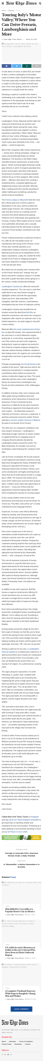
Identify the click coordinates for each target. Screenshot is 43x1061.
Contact (27, 1044)
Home (4, 10)
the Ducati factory (28, 364)
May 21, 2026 (30, 958)
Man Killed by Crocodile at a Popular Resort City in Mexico (20, 910)
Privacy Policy (6, 1044)
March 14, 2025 (31, 39)
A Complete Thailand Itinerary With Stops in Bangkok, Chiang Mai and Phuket (20, 993)
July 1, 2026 (30, 915)
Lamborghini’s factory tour (12, 286)
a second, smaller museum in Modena (24, 420)
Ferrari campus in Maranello (16, 200)
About (4, 1041)
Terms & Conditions (26, 1041)
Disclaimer (18, 1044)
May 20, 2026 (31, 999)
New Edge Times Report (13, 39)
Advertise (12, 1041)
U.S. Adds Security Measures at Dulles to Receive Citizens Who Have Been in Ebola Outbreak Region (20, 951)
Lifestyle (11, 10)
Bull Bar (29, 312)
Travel (18, 10)
